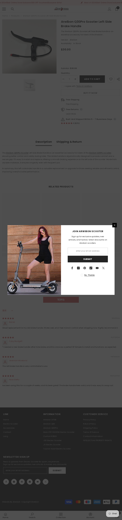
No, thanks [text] (89, 275)
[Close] (114, 225)
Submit (87, 259)
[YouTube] (97, 268)
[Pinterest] (85, 268)
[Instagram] (78, 268)
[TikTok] (91, 268)
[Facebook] (72, 268)
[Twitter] (103, 268)
